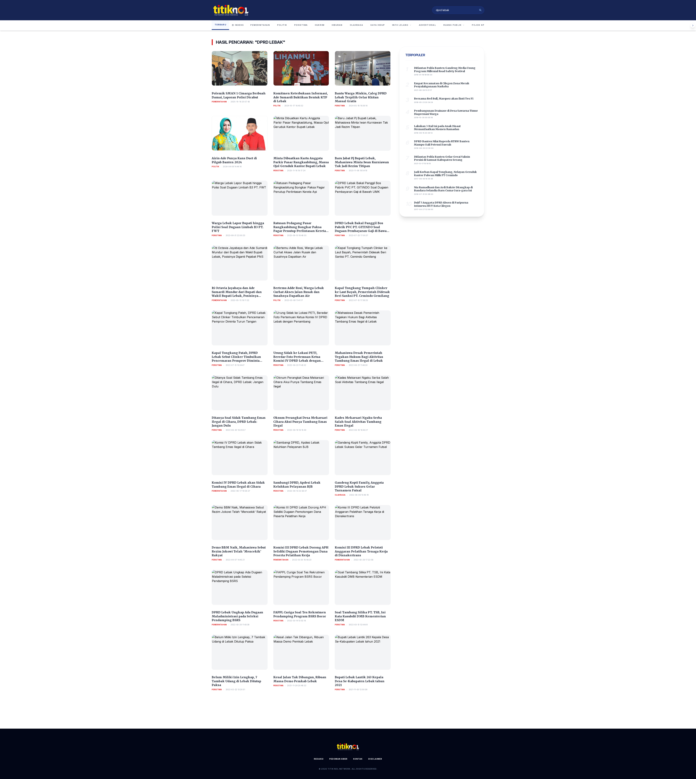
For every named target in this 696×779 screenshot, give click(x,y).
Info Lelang (400, 25)
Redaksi (319, 759)
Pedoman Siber (338, 759)
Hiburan (337, 25)
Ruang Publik (452, 25)
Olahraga (356, 25)
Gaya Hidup (377, 25)
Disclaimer (375, 759)
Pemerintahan (260, 25)
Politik (282, 25)
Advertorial (427, 25)
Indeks (239, 25)
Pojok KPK (479, 25)
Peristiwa (301, 25)
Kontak (357, 759)
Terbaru (220, 24)
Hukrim (319, 25)
